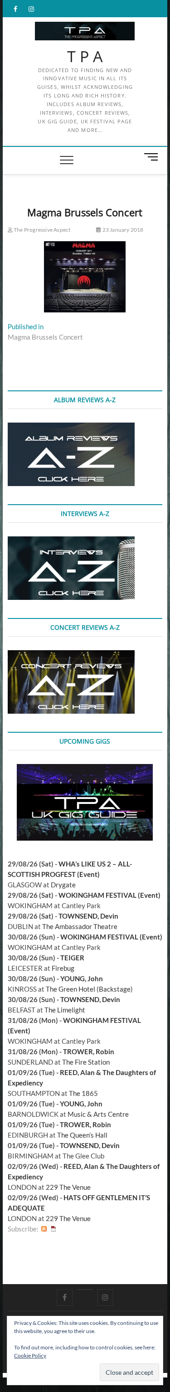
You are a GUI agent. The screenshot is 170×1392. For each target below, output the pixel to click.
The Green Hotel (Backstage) (89, 989)
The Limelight (64, 1010)
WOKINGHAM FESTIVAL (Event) (109, 895)
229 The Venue (68, 1187)
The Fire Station (86, 1062)
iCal (53, 1229)
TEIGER (72, 958)
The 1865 (83, 1093)
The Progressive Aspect (42, 229)
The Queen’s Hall (82, 1135)
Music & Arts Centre (98, 1114)
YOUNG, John (81, 978)
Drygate (63, 885)
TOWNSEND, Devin (88, 916)
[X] (85, 1289)
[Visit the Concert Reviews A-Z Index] (71, 655)
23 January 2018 (122, 229)
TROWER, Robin (88, 1051)
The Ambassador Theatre (79, 926)
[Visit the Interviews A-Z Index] (71, 541)
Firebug (63, 968)
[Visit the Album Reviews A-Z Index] (71, 427)
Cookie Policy (30, 1355)
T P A (85, 56)
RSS (44, 1229)
